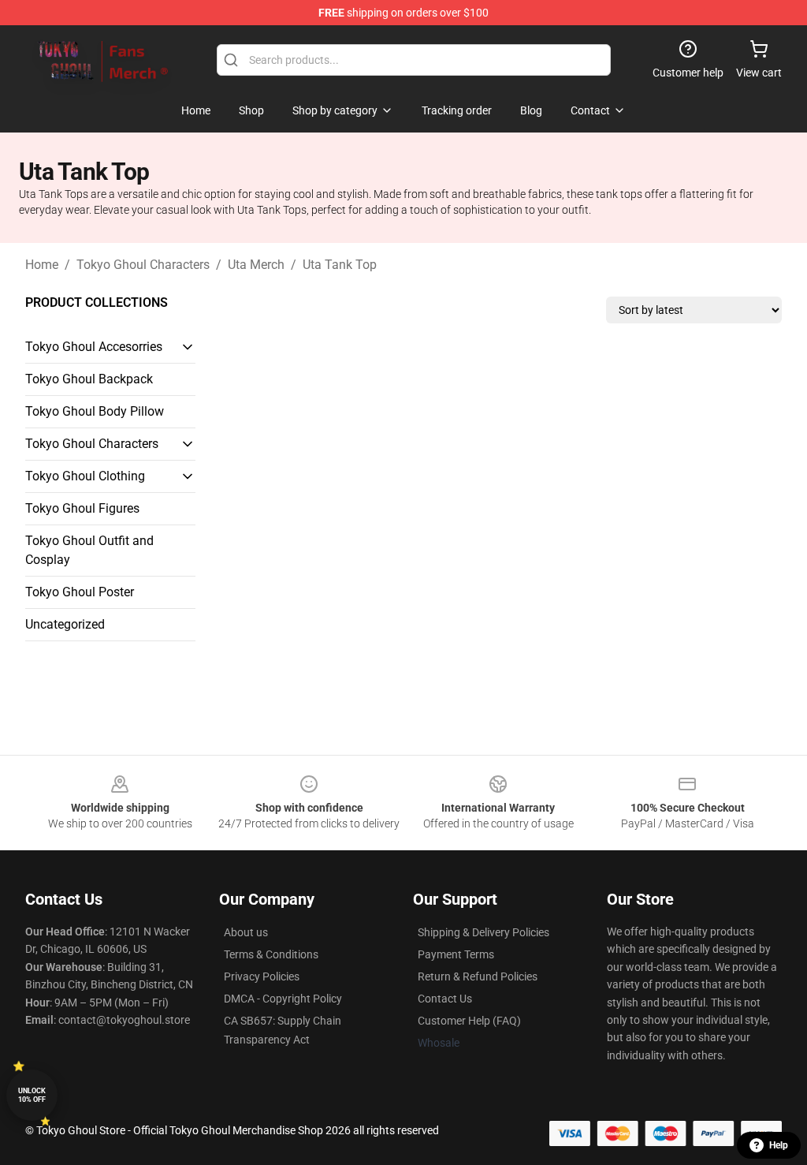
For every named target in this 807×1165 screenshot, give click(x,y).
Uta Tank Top (340, 264)
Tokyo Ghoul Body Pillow (94, 411)
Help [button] (778, 1145)
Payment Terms (456, 954)
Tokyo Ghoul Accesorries (93, 346)
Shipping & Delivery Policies (483, 932)
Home (41, 264)
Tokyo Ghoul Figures (82, 508)
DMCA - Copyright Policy (283, 998)
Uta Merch (256, 264)
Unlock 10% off (32, 1095)
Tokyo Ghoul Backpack (89, 379)
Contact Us (445, 998)
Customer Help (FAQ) (469, 1020)
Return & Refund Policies (477, 976)
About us (246, 932)
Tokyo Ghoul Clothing (85, 476)
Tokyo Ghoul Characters (143, 264)
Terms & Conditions (271, 954)
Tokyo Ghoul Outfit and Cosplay (89, 550)
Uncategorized (65, 624)
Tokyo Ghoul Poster (79, 591)
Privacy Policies (261, 976)
